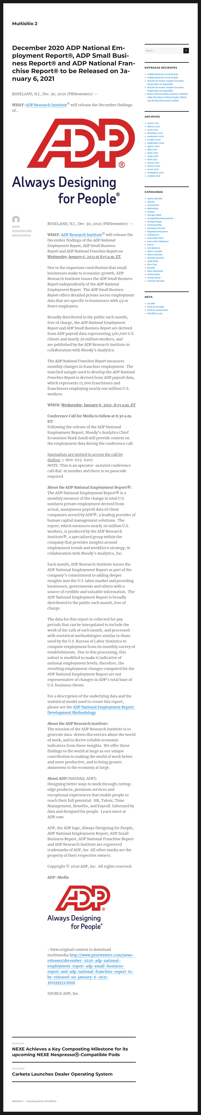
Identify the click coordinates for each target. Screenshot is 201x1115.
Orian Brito (152, 261)
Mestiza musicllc (155, 258)
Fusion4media (154, 225)
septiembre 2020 (155, 143)
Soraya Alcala (153, 277)
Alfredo (151, 202)
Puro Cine (152, 264)
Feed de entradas (155, 307)
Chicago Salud (154, 215)
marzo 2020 (153, 162)
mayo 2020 (152, 156)
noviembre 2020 (155, 136)
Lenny (150, 244)
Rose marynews (155, 271)
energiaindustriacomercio (160, 218)
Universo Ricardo (156, 281)
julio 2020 (152, 149)
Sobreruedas (153, 274)
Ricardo (151, 267)
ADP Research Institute (46, 105)
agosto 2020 (153, 146)
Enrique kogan (154, 221)
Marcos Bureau (154, 254)
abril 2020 (152, 159)
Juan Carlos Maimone (158, 241)
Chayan (151, 211)
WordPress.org (154, 313)
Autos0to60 (153, 205)
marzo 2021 (153, 123)
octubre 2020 (153, 139)
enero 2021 (152, 130)
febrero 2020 (153, 166)
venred (15, 226)
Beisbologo (152, 208)
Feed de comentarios (157, 310)
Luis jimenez (153, 248)
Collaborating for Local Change (162, 74)
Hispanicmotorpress (157, 231)
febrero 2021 (153, 126)
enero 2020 (153, 169)
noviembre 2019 (155, 172)
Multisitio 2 (24, 23)
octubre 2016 (153, 176)
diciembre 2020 (155, 133)
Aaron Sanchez (154, 198)
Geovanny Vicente (21, 235)
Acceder (151, 303)
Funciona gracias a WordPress (41, 1101)
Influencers (153, 235)
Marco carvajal (154, 251)
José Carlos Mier (155, 238)
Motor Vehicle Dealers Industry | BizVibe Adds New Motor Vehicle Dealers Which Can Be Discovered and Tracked (167, 97)
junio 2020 (152, 153)
